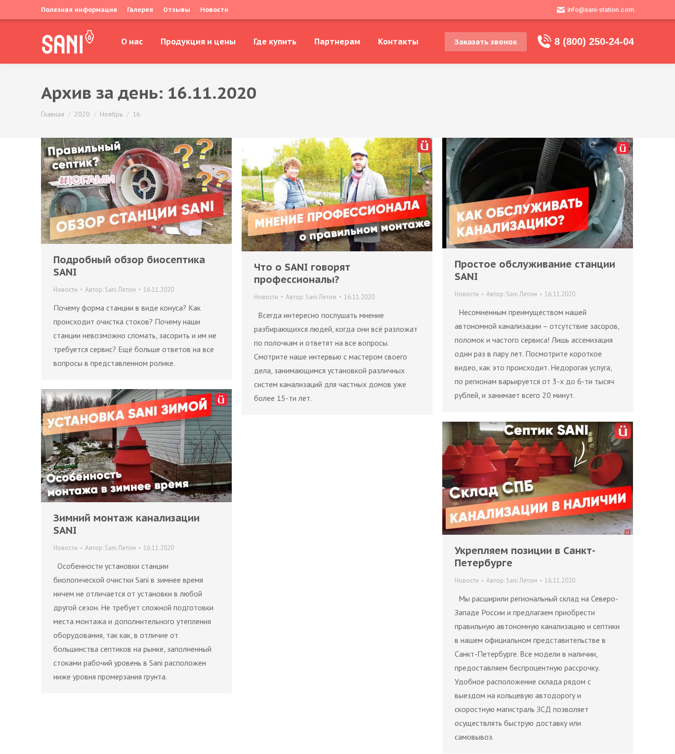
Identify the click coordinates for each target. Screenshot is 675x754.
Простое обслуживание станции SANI (535, 270)
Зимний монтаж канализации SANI (126, 524)
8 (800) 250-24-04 (594, 41)
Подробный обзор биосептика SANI (129, 266)
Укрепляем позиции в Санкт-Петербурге (525, 557)
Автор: (110, 289)
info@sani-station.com (600, 9)
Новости (65, 289)
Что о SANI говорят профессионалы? (302, 273)
